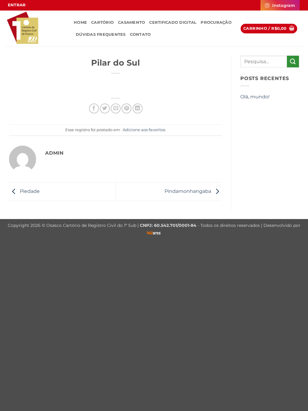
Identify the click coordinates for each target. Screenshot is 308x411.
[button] (17, 5)
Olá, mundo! (255, 97)
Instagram (283, 5)
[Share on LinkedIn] (138, 108)
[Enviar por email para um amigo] (116, 108)
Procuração (216, 22)
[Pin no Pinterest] (126, 108)
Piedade (29, 191)
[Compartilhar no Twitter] (105, 108)
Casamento (131, 22)
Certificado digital (172, 22)
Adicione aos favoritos (144, 130)
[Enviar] (293, 61)
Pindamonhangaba (188, 191)
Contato (140, 34)
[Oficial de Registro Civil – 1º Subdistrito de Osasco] (35, 29)
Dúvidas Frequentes (101, 34)
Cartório (102, 22)
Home (80, 22)
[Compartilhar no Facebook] (94, 108)
